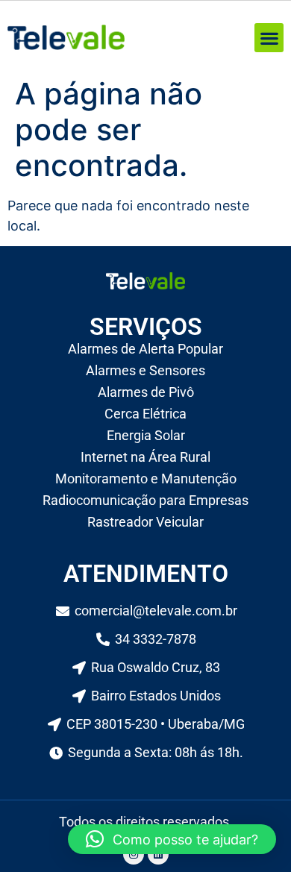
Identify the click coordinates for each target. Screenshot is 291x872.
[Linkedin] (158, 854)
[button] (269, 37)
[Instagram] (133, 854)
